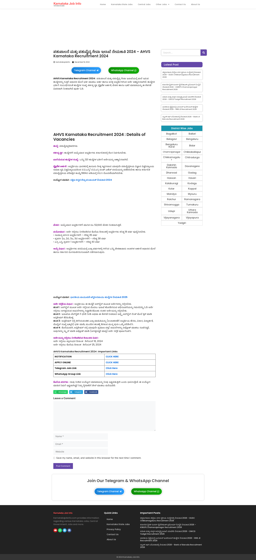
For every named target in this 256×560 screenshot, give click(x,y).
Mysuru (192, 194)
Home (103, 4)
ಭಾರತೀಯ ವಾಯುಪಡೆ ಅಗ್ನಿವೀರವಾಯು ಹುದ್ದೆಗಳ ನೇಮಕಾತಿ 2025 (98, 297)
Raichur (171, 199)
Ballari (192, 133)
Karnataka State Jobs (122, 4)
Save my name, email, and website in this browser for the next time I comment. (98, 458)
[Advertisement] (128, 28)
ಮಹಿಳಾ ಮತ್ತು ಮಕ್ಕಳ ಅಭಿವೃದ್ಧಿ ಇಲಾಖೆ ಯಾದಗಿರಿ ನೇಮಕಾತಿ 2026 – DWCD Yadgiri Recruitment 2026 (181, 98)
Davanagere (192, 166)
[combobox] (181, 52)
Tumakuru (192, 204)
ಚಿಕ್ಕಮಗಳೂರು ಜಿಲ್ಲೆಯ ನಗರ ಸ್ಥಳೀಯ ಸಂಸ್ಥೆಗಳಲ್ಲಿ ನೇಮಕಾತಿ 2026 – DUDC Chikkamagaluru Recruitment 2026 (181, 74)
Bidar (192, 145)
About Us (195, 4)
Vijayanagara (172, 217)
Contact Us (180, 4)
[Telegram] (65, 530)
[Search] (204, 52)
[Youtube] (55, 530)
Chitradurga (192, 157)
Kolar (172, 188)
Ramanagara (192, 199)
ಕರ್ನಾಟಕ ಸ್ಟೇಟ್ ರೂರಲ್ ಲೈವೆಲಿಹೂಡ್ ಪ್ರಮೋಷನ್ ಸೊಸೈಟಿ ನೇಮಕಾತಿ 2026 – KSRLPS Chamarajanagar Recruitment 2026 (181, 87)
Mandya (171, 194)
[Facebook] (69, 530)
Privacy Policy (114, 529)
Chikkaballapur (192, 152)
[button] (60, 392)
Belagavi (172, 139)
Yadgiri (182, 223)
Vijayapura (192, 217)
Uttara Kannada (192, 211)
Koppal (192, 188)
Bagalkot (171, 133)
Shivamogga (171, 204)
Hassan (171, 178)
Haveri (192, 178)
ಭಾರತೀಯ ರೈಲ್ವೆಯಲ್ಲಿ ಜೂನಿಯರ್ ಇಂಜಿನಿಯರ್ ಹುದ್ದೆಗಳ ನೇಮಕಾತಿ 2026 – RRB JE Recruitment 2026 (180, 108)
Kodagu (192, 183)
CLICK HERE (112, 356)
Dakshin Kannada (171, 166)
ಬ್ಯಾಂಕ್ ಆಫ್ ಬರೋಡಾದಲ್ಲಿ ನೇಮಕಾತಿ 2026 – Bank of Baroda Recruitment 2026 (181, 117)
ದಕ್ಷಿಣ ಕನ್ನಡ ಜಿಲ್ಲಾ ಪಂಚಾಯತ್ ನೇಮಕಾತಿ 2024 (91, 179)
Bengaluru (192, 139)
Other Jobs (161, 4)
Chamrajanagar (171, 151)
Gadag (192, 172)
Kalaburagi (171, 183)
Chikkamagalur (171, 158)
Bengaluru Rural (172, 145)
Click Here (111, 368)
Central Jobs (144, 4)
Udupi (171, 211)
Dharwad (171, 172)
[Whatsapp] (60, 530)
